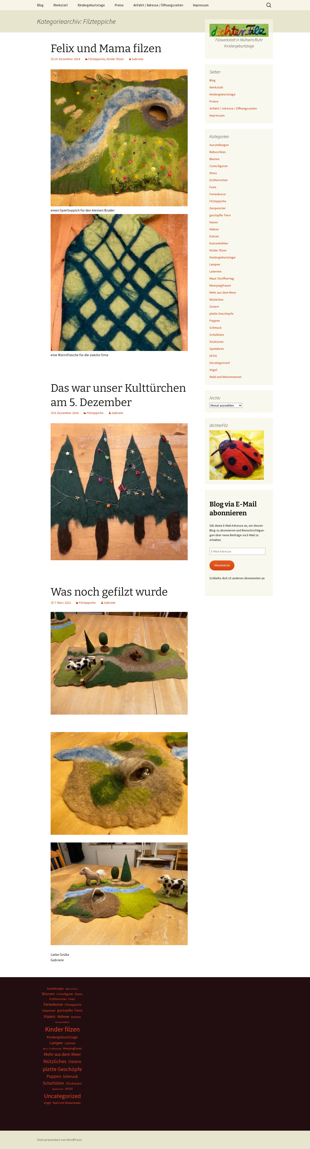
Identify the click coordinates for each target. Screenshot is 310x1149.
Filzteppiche (96, 59)
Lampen (214, 264)
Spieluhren (216, 349)
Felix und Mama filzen (106, 48)
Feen (212, 187)
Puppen (214, 321)
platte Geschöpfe (221, 314)
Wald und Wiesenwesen (225, 377)
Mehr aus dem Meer (222, 292)
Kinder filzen (115, 59)
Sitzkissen (216, 342)
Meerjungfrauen (220, 285)
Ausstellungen (219, 145)
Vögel (213, 370)
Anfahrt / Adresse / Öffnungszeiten (158, 5)
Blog (40, 5)
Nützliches (216, 299)
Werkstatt (60, 5)
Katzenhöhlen (218, 243)
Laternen (215, 271)
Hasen (213, 222)
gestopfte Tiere (220, 215)
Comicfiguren (218, 166)
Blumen (214, 159)
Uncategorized (219, 363)
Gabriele (137, 59)
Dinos (213, 173)
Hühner (214, 229)
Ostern (214, 306)
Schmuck (215, 328)
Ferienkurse (217, 194)
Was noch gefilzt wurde (109, 592)
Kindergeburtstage (91, 5)
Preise (119, 5)
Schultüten (216, 335)
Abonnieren (222, 565)
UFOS (213, 356)
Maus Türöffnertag (221, 278)
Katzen (214, 236)
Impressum (201, 5)
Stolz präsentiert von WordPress (59, 1140)
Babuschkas (217, 152)
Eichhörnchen (218, 180)
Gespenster (217, 208)
